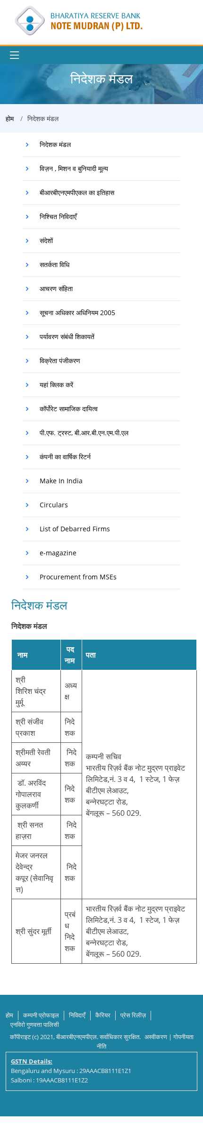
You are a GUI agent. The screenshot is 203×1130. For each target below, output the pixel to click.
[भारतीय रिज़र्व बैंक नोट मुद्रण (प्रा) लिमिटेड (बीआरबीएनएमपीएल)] (78, 19)
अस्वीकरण (155, 1036)
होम (10, 118)
